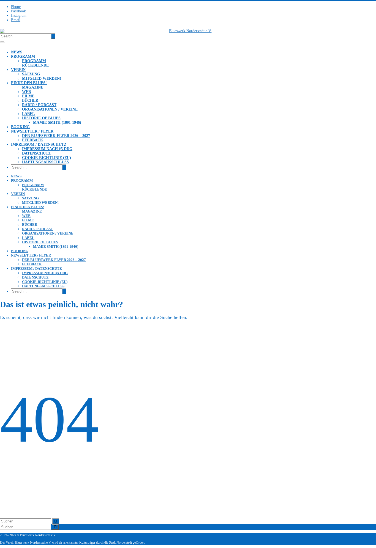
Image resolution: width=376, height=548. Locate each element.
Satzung (31, 74)
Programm (23, 56)
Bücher (30, 100)
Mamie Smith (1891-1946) (57, 122)
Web (26, 92)
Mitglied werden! (41, 78)
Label (28, 114)
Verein (18, 70)
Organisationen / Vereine (50, 109)
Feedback (32, 140)
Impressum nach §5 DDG (47, 149)
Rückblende (35, 65)
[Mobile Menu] (2, 42)
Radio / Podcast (39, 105)
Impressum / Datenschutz (38, 144)
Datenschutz (36, 153)
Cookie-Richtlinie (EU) (46, 158)
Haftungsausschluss (45, 162)
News (16, 52)
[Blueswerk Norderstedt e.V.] (188, 31)
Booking (20, 127)
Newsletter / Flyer (32, 131)
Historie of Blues (41, 118)
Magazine (32, 87)
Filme (28, 96)
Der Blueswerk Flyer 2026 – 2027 (56, 136)
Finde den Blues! (29, 83)
